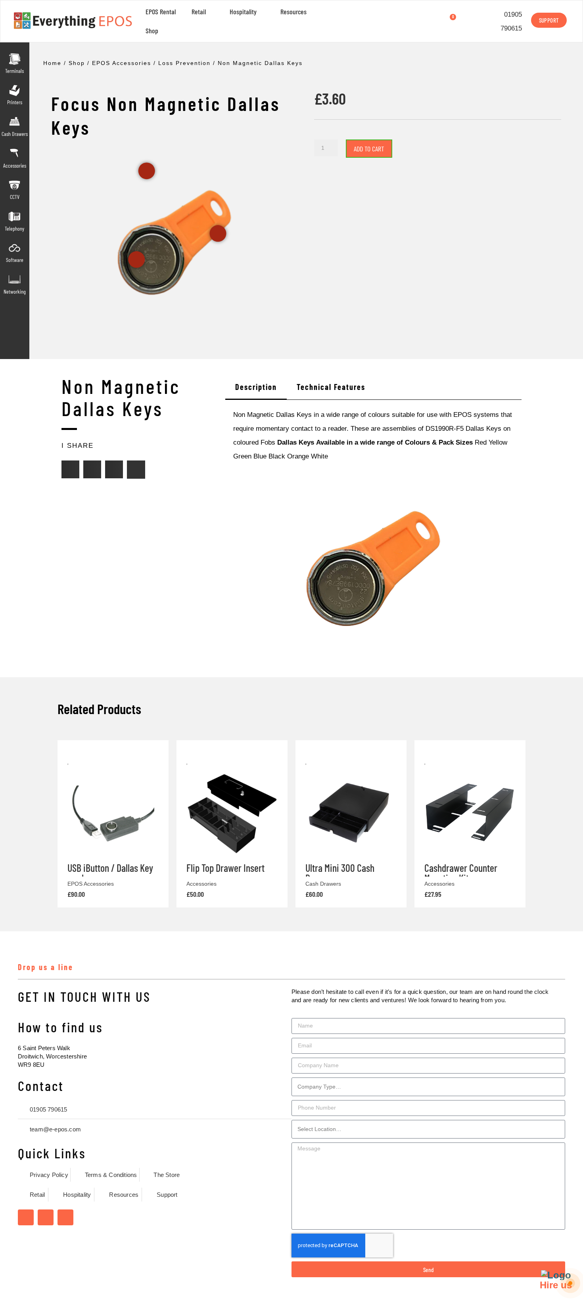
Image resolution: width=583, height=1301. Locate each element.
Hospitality (243, 11)
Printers (14, 102)
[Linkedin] (65, 1217)
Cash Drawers (15, 133)
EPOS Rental (161, 11)
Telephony (14, 228)
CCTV (14, 196)
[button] (70, 469)
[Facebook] (26, 1217)
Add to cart (369, 148)
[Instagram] (46, 1217)
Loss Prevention (184, 63)
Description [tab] (256, 387)
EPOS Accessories (121, 63)
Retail (199, 11)
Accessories (14, 165)
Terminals (14, 70)
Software (14, 259)
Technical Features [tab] (331, 387)
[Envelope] (136, 469)
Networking (15, 291)
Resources (293, 11)
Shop (152, 30)
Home (52, 63)
